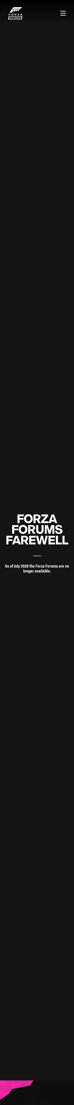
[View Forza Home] (15, 13)
